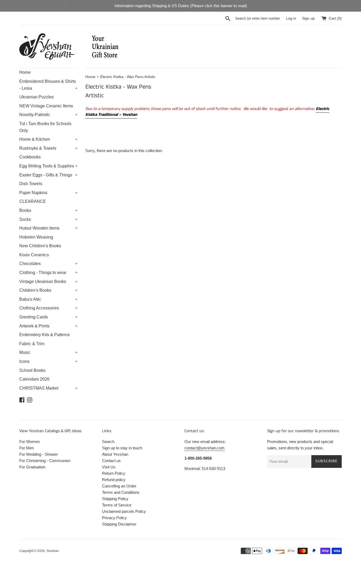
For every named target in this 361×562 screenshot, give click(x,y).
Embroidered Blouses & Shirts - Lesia (48, 84)
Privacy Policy (114, 517)
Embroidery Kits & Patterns (44, 334)
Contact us (111, 460)
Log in (291, 18)
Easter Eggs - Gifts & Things (48, 175)
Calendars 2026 (34, 379)
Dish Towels (30, 183)
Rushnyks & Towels (48, 148)
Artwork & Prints (48, 326)
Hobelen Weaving (36, 237)
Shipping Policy (115, 498)
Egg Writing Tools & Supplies (48, 166)
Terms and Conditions (121, 492)
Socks (48, 219)
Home (25, 72)
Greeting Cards (48, 317)
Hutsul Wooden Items (48, 228)
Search (108, 441)
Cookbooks (30, 157)
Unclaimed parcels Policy (124, 511)
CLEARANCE (32, 201)
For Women (29, 441)
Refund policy (114, 479)
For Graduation (32, 467)
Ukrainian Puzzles (36, 97)
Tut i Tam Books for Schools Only (45, 127)
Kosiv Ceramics (34, 255)
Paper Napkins (48, 192)
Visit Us (108, 467)
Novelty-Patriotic (48, 114)
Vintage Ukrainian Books (48, 281)
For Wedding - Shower (38, 454)
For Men (26, 448)
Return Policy (113, 473)
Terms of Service (116, 505)
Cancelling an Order (119, 486)
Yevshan (52, 551)
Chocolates (48, 263)
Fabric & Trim (31, 343)
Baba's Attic (48, 299)
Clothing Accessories (48, 308)
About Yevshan (115, 454)
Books (48, 210)
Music (48, 352)
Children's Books (48, 290)
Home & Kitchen (48, 139)
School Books (32, 370)
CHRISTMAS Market (48, 388)
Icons (48, 361)
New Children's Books (40, 246)
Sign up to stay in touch (122, 448)
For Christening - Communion (44, 460)
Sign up (308, 18)
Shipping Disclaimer (119, 524)
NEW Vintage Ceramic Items (46, 106)
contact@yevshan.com (204, 448)
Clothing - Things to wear (48, 272)
